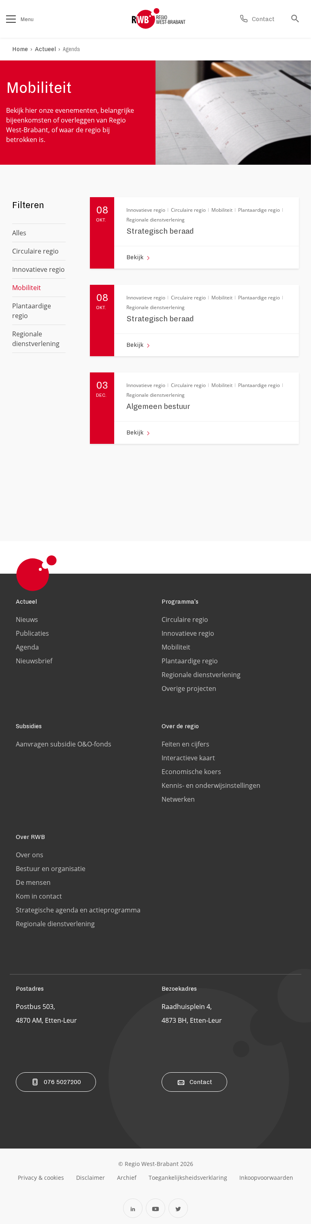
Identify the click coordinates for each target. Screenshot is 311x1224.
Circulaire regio (35, 251)
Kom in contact (39, 896)
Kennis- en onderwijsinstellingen (211, 785)
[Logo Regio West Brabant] (158, 18)
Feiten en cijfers (185, 744)
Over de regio (180, 726)
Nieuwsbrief (34, 660)
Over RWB (30, 837)
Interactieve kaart (188, 757)
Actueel (45, 49)
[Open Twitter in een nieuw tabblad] (178, 1208)
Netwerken (178, 799)
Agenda (71, 49)
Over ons (29, 854)
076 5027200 (62, 1082)
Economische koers (191, 771)
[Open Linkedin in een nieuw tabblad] (133, 1208)
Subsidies (29, 726)
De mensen (33, 882)
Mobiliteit (176, 647)
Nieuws (27, 619)
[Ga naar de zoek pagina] (297, 19)
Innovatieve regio (38, 269)
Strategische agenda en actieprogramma (78, 910)
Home (20, 49)
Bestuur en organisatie (50, 868)
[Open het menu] (11, 19)
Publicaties (32, 633)
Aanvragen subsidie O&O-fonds (63, 744)
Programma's (180, 601)
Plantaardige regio (31, 310)
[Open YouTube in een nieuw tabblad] (155, 1208)
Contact (201, 1082)
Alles (19, 232)
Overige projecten (189, 688)
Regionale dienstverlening (36, 338)
